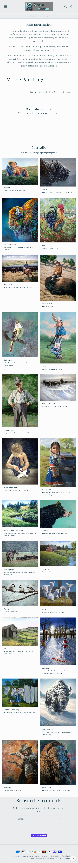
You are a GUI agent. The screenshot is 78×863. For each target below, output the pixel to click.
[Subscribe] (60, 819)
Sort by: (33, 92)
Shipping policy (50, 858)
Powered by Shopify (40, 856)
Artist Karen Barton (26, 856)
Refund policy (66, 856)
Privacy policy (54, 856)
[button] (5, 6)
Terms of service (36, 858)
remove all (52, 113)
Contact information (64, 858)
